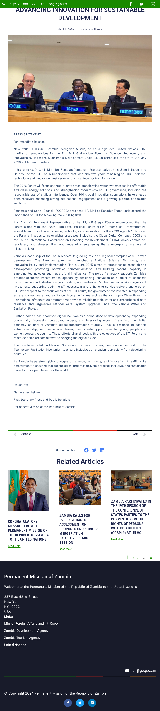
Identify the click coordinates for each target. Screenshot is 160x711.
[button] (86, 450)
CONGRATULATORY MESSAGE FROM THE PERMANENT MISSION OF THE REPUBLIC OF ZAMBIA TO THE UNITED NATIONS (28, 530)
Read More (14, 546)
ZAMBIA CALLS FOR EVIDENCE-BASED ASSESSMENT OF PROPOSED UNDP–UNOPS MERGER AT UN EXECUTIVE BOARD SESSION (79, 529)
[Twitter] (80, 703)
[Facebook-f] (68, 703)
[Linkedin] (92, 703)
